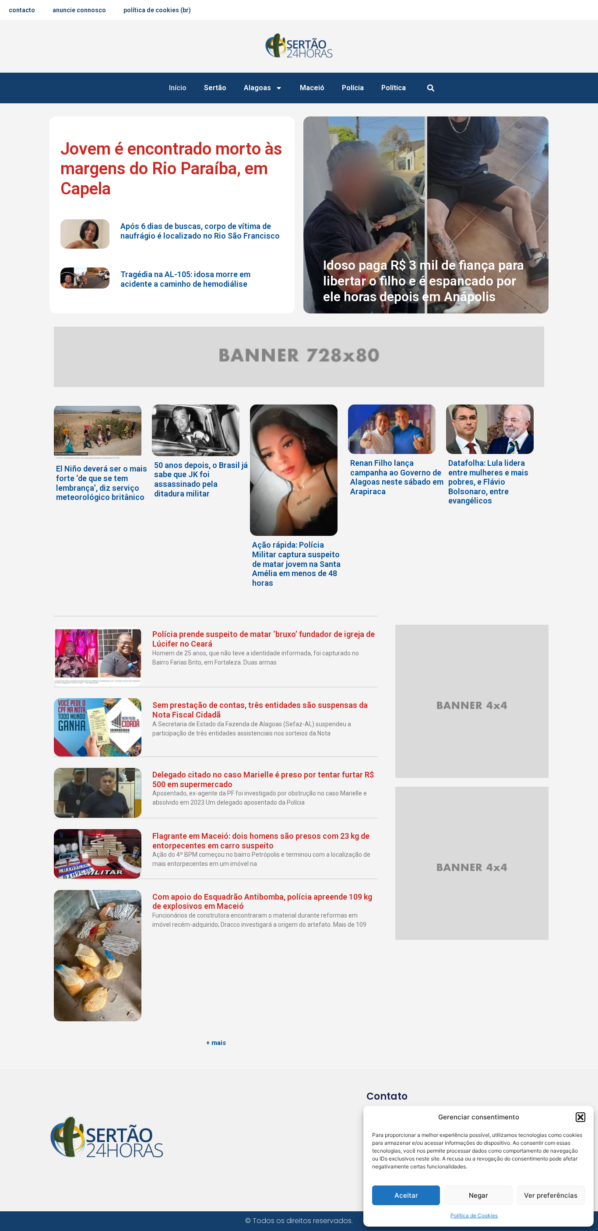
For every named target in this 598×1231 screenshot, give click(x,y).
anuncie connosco (79, 10)
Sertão (215, 88)
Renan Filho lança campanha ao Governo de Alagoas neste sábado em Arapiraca (396, 477)
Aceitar (406, 1195)
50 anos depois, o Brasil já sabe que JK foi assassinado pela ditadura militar (201, 479)
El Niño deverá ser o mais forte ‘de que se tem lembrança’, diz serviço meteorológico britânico (101, 483)
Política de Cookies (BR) (157, 10)
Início (177, 88)
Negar (478, 1195)
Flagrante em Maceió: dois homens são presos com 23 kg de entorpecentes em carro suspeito (260, 840)
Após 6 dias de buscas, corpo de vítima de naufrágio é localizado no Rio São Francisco (200, 231)
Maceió (312, 88)
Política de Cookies (474, 1215)
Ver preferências (550, 1195)
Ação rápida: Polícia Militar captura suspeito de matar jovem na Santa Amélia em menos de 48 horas (296, 563)
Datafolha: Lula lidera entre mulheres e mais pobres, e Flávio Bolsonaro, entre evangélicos (488, 481)
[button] (580, 1117)
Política (393, 88)
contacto (22, 10)
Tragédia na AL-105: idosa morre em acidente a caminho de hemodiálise (185, 279)
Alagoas (257, 88)
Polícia (353, 88)
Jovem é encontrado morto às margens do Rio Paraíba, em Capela (171, 168)
